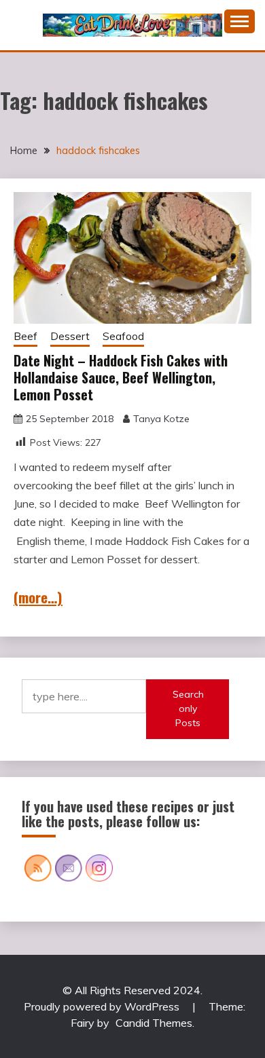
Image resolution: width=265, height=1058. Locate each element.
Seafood (123, 336)
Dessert (70, 336)
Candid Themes (154, 1022)
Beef (25, 336)
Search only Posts (188, 708)
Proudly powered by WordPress (103, 1006)
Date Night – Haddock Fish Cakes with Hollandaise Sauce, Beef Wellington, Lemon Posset (121, 377)
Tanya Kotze (161, 419)
